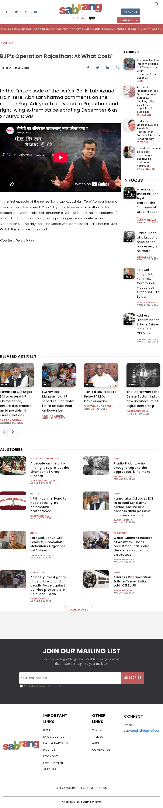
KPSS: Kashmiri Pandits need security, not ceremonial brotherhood (48, 504)
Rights (34, 493)
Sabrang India (146, 339)
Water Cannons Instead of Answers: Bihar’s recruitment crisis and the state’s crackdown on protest (133, 546)
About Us (130, 12)
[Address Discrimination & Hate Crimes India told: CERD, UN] (129, 319)
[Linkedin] (107, 68)
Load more (78, 609)
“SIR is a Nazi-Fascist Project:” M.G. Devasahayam (100, 396)
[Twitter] (16, 12)
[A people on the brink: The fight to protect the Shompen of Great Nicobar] (13, 465)
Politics (7, 42)
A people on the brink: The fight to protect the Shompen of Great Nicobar (148, 200)
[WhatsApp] (26, 12)
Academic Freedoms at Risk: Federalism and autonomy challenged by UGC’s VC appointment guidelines (147, 99)
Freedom (142, 142)
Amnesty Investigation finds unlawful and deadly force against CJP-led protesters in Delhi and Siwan (48, 585)
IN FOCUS (133, 180)
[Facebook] (6, 12)
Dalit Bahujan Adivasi (130, 194)
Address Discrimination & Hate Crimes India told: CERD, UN (148, 324)
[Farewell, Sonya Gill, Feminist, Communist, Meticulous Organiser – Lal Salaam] (129, 273)
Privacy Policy (58, 686)
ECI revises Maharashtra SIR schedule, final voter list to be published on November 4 (58, 401)
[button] (156, 4)
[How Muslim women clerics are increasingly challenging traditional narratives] (129, 152)
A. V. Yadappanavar (146, 219)
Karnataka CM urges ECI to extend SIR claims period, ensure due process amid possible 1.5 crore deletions (133, 506)
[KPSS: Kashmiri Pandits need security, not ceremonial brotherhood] (13, 500)
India (140, 81)
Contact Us (128, 20)
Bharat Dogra (146, 256)
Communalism (146, 169)
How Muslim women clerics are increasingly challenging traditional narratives (149, 157)
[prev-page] (4, 432)
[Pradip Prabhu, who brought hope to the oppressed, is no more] (129, 236)
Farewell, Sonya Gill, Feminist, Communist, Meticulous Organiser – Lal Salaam (148, 283)
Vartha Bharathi (97, 406)
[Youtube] (35, 12)
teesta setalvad (147, 302)
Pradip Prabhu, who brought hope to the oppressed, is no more (148, 242)
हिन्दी (92, 18)
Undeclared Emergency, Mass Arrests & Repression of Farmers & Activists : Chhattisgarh (148, 130)
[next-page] (13, 432)
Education (144, 115)
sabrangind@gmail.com (143, 730)
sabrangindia (11, 420)
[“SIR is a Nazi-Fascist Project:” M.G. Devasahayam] (101, 375)
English (78, 18)
